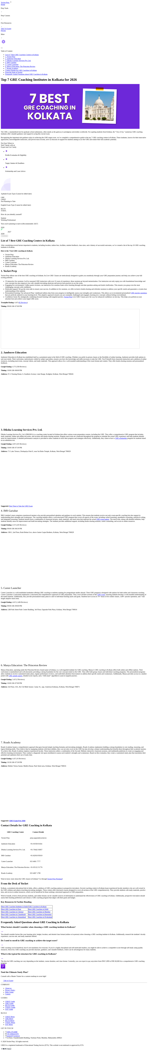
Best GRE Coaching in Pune (11, 909)
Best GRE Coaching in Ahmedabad (13, 917)
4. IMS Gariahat (10, 62)
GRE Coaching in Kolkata (37, 907)
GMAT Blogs (10, 1017)
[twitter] (5, 1049)
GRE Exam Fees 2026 (17, 821)
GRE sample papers (15, 676)
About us (8, 988)
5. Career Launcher (11, 64)
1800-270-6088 (12, 1032)
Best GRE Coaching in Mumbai (39, 912)
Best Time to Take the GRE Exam (21, 506)
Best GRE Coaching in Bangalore (40, 914)
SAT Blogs (9, 1024)
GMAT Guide (10, 1001)
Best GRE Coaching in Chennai (12, 912)
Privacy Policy (10, 990)
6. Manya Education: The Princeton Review (20, 66)
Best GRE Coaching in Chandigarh (13, 914)
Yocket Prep (5, 2)
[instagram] (7, 1049)
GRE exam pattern (102, 519)
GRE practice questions (139, 293)
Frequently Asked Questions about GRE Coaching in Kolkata (26, 74)
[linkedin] (9, 1049)
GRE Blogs (9, 1019)
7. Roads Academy (11, 68)
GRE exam (101, 594)
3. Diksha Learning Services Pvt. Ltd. (18, 61)
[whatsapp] (10, 1049)
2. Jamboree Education (13, 59)
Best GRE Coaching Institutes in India (14, 907)
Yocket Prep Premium (54, 879)
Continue (4, 236)
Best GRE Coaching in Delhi (38, 909)
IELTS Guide (10, 1005)
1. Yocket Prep (10, 57)
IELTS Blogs (9, 1021)
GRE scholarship (121, 438)
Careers (7, 994)
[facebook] (2, 1049)
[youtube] (3, 1049)
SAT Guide (9, 1009)
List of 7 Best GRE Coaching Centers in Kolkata (22, 55)
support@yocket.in (13, 1036)
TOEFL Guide (10, 1007)
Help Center (9, 992)
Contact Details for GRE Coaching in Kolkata (21, 70)
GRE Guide (9, 1003)
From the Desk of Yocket (13, 72)
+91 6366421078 (13, 1034)
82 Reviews (23, 302)
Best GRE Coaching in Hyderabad (40, 917)
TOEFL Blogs (10, 1023)
